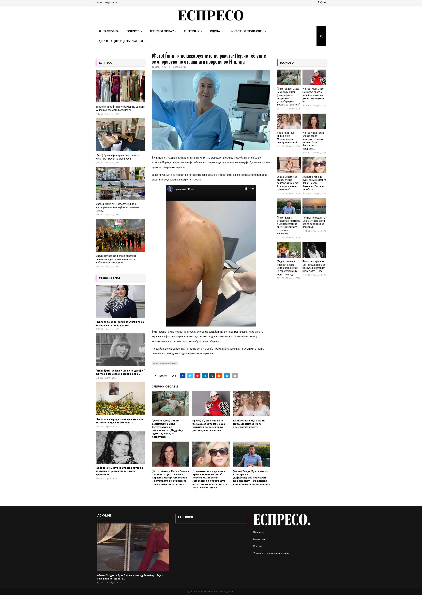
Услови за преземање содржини (271, 553)
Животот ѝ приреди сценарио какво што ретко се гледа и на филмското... (120, 421)
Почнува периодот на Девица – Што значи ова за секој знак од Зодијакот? (313, 222)
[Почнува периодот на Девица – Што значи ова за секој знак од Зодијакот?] (314, 206)
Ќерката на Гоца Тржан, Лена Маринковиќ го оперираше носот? (249, 424)
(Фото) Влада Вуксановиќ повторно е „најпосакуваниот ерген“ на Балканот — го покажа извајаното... (288, 225)
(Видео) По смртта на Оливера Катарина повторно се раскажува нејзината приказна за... (119, 471)
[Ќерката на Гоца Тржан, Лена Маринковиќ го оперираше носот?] (289, 122)
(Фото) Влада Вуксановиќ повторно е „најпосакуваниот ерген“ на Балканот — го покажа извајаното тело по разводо (251, 477)
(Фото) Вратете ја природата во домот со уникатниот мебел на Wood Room (118, 157)
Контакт (257, 546)
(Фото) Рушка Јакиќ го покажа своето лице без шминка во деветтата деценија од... (313, 95)
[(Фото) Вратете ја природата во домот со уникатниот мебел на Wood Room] (120, 134)
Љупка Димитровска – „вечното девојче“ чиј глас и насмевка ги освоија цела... (120, 372)
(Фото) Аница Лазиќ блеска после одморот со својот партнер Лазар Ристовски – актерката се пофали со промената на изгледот (170, 477)
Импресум (258, 532)
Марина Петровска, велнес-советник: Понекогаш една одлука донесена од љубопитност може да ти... (116, 259)
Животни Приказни (247, 31)
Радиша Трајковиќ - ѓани (165, 363)
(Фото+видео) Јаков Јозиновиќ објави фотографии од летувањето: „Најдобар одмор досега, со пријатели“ (167, 428)
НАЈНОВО (287, 62)
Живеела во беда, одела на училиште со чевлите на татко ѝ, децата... (120, 323)
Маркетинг (259, 539)
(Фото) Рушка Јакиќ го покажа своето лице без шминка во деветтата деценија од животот (208, 425)
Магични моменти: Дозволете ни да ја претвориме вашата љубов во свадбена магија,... (117, 207)
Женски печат (162, 31)
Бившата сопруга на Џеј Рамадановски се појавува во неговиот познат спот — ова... (314, 266)
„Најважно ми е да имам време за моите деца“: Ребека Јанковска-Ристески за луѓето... (314, 183)
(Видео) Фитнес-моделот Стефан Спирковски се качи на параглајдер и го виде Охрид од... (287, 268)
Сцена (215, 31)
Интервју (192, 31)
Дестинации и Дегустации (121, 41)
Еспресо (132, 31)
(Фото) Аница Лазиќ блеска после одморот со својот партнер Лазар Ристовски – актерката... (313, 140)
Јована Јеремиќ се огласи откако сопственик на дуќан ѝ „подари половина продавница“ (288, 183)
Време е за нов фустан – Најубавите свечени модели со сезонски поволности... (120, 108)
